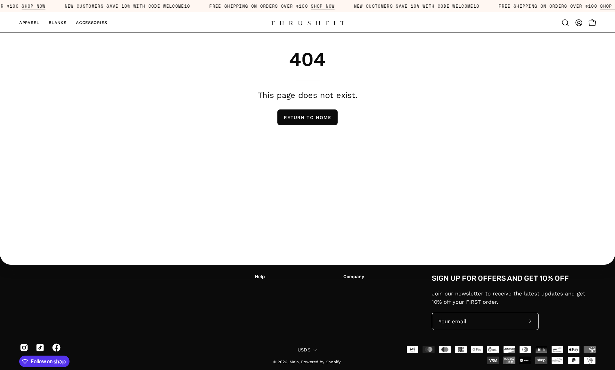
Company (353, 276)
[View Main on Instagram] (23, 347)
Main (294, 361)
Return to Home (307, 117)
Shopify (333, 361)
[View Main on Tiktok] (39, 347)
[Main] (307, 22)
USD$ (304, 350)
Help (260, 276)
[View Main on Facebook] (55, 347)
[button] (29, 22)
